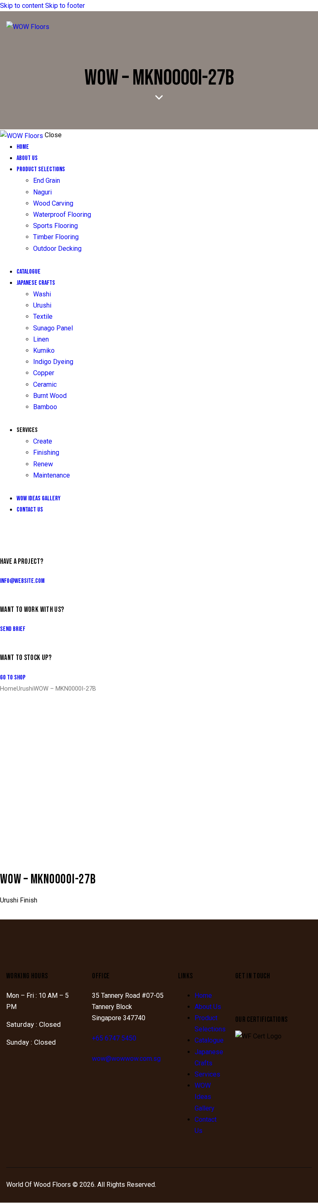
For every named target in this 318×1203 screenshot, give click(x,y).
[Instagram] (245, 998)
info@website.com (22, 581)
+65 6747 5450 (114, 1038)
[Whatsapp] (268, 998)
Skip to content (21, 6)
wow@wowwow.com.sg (126, 1058)
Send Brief (12, 629)
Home (8, 688)
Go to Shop (13, 678)
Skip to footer (65, 6)
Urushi (25, 688)
